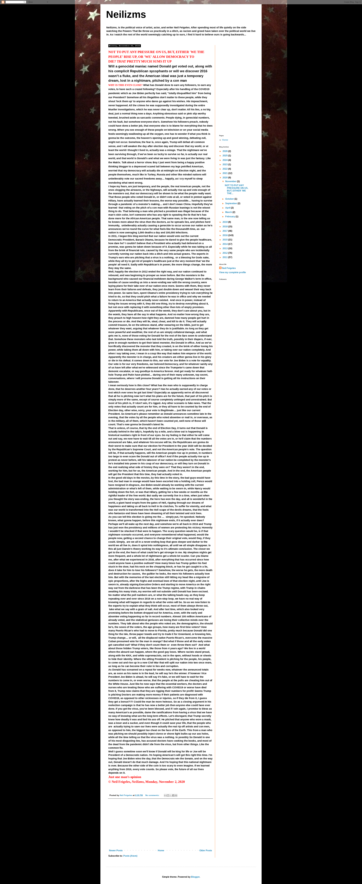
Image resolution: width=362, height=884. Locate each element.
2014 (225, 244)
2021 (225, 173)
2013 (225, 248)
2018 (225, 226)
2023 (225, 164)
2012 (225, 253)
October (229, 199)
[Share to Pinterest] (176, 795)
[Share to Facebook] (173, 795)
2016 (225, 235)
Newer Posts (116, 850)
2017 (225, 231)
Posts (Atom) (130, 856)
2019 (225, 222)
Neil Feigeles (229, 268)
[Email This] (165, 795)
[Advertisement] (160, 824)
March (228, 212)
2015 (225, 239)
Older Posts (205, 850)
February (230, 216)
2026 (225, 151)
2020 (225, 177)
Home (161, 850)
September (231, 203)
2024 (225, 160)
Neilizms (126, 14)
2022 (225, 169)
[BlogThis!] (168, 795)
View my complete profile (232, 272)
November (231, 181)
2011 (225, 257)
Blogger (195, 877)
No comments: (152, 795)
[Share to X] (170, 795)
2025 (225, 155)
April (228, 208)
